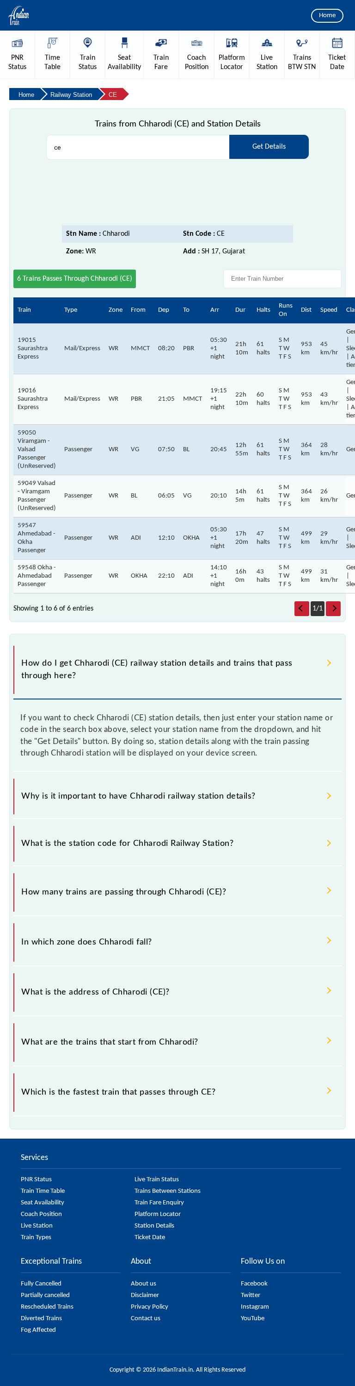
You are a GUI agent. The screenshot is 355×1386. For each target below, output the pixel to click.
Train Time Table (43, 1191)
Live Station (37, 1225)
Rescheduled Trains (47, 1307)
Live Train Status (157, 1179)
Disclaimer (145, 1295)
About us (143, 1283)
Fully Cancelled (41, 1283)
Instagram (255, 1307)
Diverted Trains (41, 1318)
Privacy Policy (149, 1307)
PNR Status (36, 1179)
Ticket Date (150, 1237)
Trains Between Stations (168, 1191)
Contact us (145, 1318)
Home (327, 15)
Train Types (36, 1237)
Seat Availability (42, 1202)
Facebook (254, 1283)
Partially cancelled (45, 1295)
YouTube (252, 1318)
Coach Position (41, 1214)
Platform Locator (158, 1214)
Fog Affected (38, 1330)
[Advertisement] (177, 193)
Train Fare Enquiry (159, 1202)
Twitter (250, 1295)
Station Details (154, 1225)
